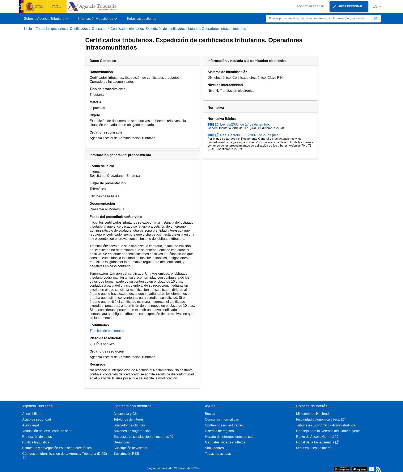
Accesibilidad (32, 414)
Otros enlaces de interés (314, 448)
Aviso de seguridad (36, 419)
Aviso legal (30, 425)
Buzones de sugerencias (132, 431)
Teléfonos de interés (129, 419)
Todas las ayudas (218, 453)
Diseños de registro (219, 431)
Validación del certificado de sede (47, 431)
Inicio (28, 28)
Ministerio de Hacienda (313, 414)
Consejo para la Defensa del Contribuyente (328, 431)
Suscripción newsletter (130, 448)
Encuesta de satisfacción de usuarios (141, 436)
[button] (377, 6)
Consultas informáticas (222, 419)
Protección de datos (37, 436)
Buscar (210, 414)
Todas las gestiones (141, 18)
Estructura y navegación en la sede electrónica (57, 448)
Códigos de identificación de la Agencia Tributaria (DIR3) (64, 453)
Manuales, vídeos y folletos (225, 442)
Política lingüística (35, 442)
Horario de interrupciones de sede (230, 436)
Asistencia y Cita (126, 414)
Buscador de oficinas (129, 425)
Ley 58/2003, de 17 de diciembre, (244, 124)
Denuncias (122, 442)
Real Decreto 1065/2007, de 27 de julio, (249, 135)
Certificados (79, 28)
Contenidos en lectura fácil (225, 425)
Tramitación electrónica (107, 331)
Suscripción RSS (126, 453)
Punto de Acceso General (315, 436)
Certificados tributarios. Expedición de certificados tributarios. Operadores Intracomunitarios (178, 28)
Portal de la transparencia (315, 442)
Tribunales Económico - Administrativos (325, 425)
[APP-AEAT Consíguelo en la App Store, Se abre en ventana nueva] (359, 469)
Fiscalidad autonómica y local (318, 419)
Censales (99, 28)
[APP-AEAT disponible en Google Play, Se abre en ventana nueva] (342, 469)
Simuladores (214, 448)
